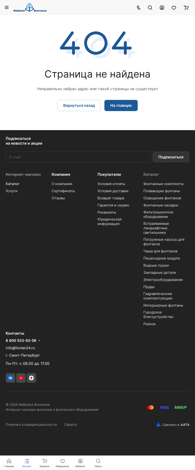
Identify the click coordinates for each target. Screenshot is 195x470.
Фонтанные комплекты (163, 183)
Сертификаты (63, 191)
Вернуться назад (79, 105)
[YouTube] (21, 378)
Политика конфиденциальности (31, 424)
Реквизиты (107, 212)
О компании (62, 183)
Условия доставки (113, 191)
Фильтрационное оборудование (158, 214)
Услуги (11, 191)
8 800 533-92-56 (21, 340)
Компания (61, 174)
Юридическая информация (110, 221)
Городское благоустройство (158, 314)
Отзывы (58, 198)
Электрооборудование (163, 279)
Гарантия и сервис (113, 205)
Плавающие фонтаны (161, 191)
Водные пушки (156, 265)
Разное (149, 324)
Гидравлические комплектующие (157, 295)
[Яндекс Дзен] (31, 378)
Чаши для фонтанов (160, 251)
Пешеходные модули (161, 258)
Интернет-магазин (23, 174)
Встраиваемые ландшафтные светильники (156, 228)
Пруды (149, 286)
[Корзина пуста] (186, 7)
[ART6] (170, 424)
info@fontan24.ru (20, 348)
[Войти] (162, 7)
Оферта (70, 424)
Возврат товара (111, 198)
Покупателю (109, 174)
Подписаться (170, 157)
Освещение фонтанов (162, 198)
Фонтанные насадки (160, 205)
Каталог (13, 183)
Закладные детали (159, 272)
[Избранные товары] (174, 7)
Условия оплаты (111, 183)
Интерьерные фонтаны (163, 305)
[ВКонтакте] (10, 378)
